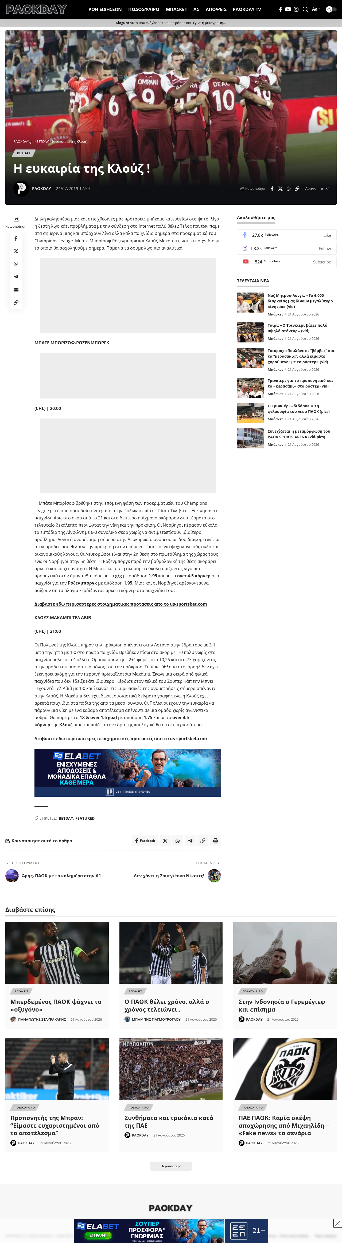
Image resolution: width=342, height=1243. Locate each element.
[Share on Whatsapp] (288, 188)
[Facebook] (281, 9)
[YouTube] (288, 9)
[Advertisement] (128, 295)
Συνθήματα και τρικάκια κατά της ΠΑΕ (169, 1121)
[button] (305, 9)
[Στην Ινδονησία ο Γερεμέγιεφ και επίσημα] (285, 953)
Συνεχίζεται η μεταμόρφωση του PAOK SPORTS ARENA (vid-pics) (299, 434)
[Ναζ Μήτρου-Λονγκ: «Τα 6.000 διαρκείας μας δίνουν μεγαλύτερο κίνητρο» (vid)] (250, 303)
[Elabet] (127, 772)
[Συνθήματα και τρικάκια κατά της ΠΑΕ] (171, 1069)
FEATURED (85, 818)
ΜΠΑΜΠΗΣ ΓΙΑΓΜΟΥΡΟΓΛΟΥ (156, 1019)
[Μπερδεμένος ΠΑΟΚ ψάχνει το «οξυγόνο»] (57, 953)
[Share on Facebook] (272, 188)
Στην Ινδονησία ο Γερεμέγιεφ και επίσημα (282, 1005)
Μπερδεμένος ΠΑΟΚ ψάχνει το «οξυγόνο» (56, 1005)
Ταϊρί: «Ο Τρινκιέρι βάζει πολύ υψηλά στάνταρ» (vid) (297, 328)
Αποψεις (21, 991)
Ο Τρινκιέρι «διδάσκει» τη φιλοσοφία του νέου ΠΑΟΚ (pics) (299, 408)
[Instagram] (296, 9)
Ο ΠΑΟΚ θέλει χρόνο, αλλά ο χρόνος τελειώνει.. (167, 1005)
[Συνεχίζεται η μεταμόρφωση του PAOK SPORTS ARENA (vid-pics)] (250, 438)
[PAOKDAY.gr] (36, 9)
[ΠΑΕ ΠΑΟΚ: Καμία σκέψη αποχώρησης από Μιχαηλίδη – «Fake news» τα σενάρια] (285, 1069)
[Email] (16, 289)
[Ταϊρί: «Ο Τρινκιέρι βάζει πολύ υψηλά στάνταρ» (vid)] (250, 332)
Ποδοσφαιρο (253, 991)
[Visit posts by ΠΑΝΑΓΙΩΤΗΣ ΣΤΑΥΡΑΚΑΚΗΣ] (13, 1019)
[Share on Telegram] (16, 277)
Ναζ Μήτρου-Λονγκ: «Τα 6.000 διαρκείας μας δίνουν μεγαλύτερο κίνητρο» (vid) (300, 301)
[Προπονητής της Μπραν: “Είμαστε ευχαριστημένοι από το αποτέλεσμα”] (57, 1069)
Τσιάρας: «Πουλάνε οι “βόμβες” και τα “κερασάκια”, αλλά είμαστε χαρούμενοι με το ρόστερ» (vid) (301, 356)
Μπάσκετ (275, 314)
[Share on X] (280, 188)
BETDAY (66, 818)
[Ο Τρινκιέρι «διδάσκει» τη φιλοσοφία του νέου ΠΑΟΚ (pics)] (250, 413)
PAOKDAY (41, 188)
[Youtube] (287, 262)
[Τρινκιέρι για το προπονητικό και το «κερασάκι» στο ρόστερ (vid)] (250, 388)
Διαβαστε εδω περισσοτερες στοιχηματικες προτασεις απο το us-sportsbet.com (120, 604)
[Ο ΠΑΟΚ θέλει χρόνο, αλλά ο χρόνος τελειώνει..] (171, 953)
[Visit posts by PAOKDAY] (21, 189)
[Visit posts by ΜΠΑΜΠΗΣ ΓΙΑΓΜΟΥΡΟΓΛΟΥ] (127, 1019)
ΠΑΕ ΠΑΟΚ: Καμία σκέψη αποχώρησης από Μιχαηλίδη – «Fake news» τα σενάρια (284, 1125)
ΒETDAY (23, 153)
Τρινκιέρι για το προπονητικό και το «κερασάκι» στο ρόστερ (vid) (300, 383)
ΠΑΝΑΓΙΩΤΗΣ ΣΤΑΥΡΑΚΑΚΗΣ (42, 1019)
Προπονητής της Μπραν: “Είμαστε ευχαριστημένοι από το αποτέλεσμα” (54, 1125)
